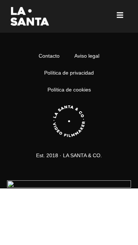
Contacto (49, 56)
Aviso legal (86, 56)
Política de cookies (69, 90)
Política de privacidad (69, 73)
